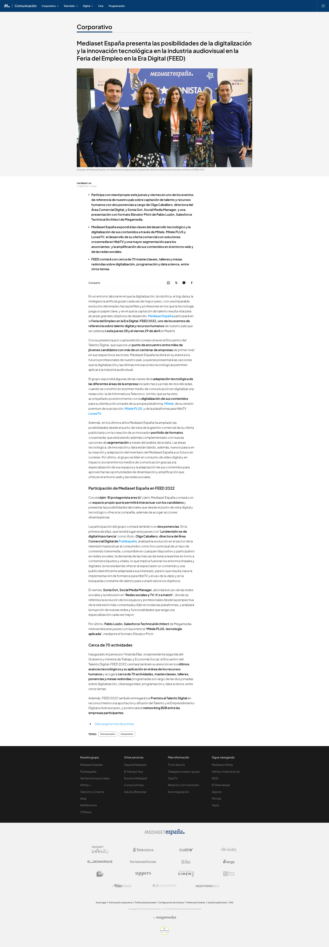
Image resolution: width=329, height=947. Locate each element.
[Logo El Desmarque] (100, 862)
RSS (231, 902)
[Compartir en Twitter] (176, 283)
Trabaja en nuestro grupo (184, 771)
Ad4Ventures (88, 805)
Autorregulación (178, 792)
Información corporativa (120, 902)
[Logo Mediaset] (164, 834)
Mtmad (216, 798)
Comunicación (26, 5)
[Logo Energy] (229, 862)
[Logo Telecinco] (143, 850)
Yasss (215, 805)
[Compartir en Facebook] (192, 283)
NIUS (215, 778)
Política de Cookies (195, 902)
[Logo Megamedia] (166, 917)
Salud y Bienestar (135, 792)
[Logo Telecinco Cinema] (186, 874)
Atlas (83, 798)
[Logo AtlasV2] (122, 885)
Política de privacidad (145, 902)
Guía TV (172, 778)
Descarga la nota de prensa (114, 724)
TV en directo (176, 764)
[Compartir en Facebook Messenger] (184, 283)
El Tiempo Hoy (133, 771)
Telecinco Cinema (92, 792)
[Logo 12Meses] (229, 873)
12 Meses (86, 812)
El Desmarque (221, 785)
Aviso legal (101, 902)
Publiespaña (128, 541)
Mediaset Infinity (222, 764)
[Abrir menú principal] (323, 6)
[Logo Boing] (186, 862)
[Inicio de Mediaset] (7, 6)
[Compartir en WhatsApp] (169, 283)
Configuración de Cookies (171, 902)
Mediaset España (91, 764)
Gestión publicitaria (217, 902)
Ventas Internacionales (94, 778)
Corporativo (94, 27)
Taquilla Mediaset (135, 764)
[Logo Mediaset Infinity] (100, 850)
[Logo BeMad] (100, 874)
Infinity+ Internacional (226, 771)
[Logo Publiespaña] (164, 886)
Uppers (216, 792)
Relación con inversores (183, 785)
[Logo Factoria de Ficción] (143, 862)
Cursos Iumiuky (134, 785)
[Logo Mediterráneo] (208, 885)
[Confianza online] (164, 934)
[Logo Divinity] (229, 850)
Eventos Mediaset (135, 778)
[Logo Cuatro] (186, 850)
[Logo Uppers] (143, 874)
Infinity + (85, 785)
